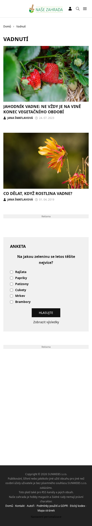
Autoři (30, 506)
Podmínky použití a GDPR (52, 506)
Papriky (21, 278)
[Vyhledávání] (78, 9)
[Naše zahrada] (46, 8)
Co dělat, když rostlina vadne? (37, 193)
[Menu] (85, 9)
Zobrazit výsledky (46, 322)
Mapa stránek (46, 510)
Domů (9, 506)
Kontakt (20, 506)
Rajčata (20, 272)
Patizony (22, 284)
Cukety (20, 290)
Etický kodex (77, 506)
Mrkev (20, 296)
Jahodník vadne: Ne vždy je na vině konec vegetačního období (42, 109)
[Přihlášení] (70, 8)
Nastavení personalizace (46, 517)
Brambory (23, 302)
